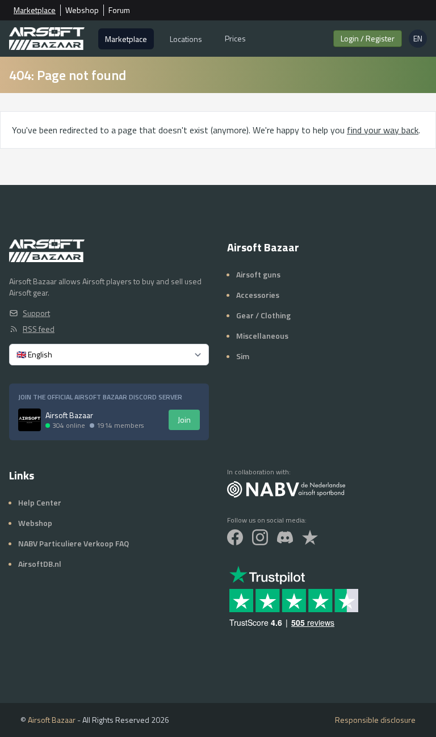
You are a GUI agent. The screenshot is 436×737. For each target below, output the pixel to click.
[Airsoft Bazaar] (47, 38)
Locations (186, 39)
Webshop (82, 10)
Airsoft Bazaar (52, 720)
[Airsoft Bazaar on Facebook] (235, 537)
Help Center (39, 502)
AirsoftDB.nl (39, 564)
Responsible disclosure (375, 720)
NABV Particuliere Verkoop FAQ (73, 543)
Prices (235, 38)
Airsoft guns (258, 274)
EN (420, 40)
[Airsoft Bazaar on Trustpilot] (310, 537)
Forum (119, 10)
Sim (242, 356)
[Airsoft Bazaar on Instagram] (260, 537)
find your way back (382, 130)
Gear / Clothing (263, 315)
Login (368, 38)
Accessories (257, 295)
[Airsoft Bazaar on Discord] (285, 537)
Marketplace (35, 10)
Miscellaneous (262, 336)
